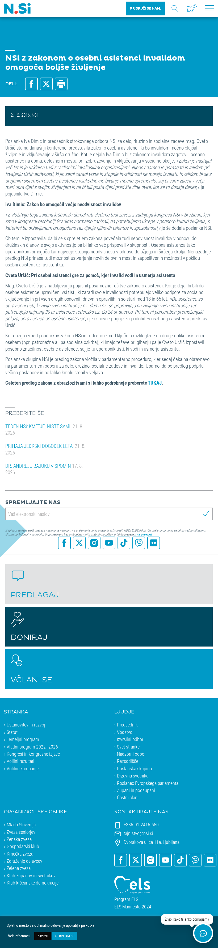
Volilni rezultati (20, 761)
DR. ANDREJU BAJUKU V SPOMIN (44, 469)
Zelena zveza (19, 868)
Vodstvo (124, 732)
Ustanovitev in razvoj (26, 724)
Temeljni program (23, 739)
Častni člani (128, 797)
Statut (12, 732)
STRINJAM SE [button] (64, 935)
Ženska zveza (19, 839)
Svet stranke (128, 746)
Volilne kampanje (23, 768)
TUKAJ (155, 382)
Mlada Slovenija (21, 824)
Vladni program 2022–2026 (32, 746)
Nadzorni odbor (131, 754)
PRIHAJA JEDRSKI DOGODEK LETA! (45, 449)
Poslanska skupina (134, 768)
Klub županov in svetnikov (31, 875)
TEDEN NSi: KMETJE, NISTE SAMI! (44, 429)
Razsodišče (127, 761)
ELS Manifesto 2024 (132, 907)
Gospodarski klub (23, 846)
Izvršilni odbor (130, 739)
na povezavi (144, 534)
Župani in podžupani (136, 790)
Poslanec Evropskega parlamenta (147, 783)
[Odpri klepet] (203, 933)
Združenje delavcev (24, 861)
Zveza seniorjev (21, 832)
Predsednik (127, 724)
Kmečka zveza (20, 854)
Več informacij (19, 936)
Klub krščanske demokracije (32, 882)
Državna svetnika (132, 775)
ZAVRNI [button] (42, 935)
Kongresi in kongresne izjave (33, 754)
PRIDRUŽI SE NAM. (145, 8)
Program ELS (126, 899)
